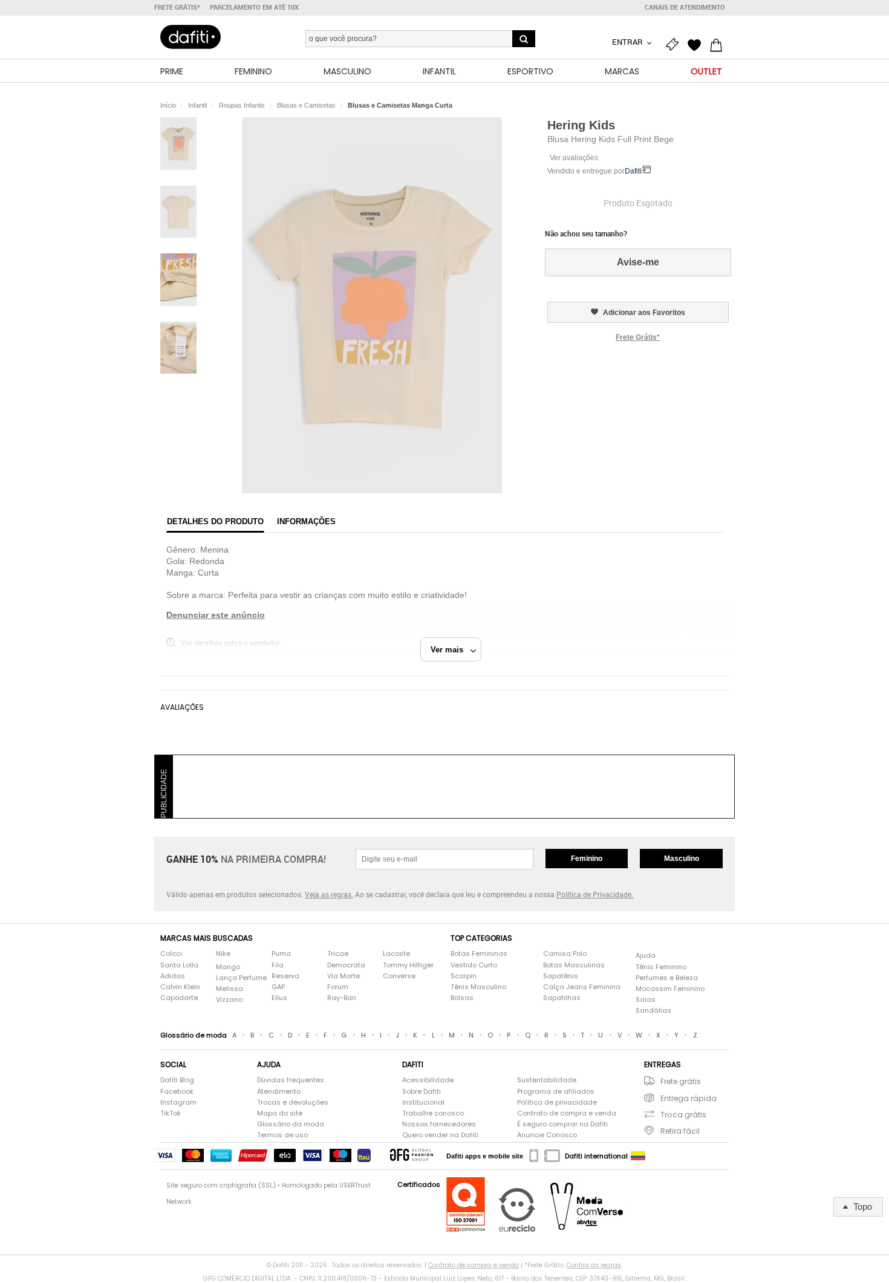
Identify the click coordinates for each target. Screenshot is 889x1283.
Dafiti (633, 171)
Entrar (628, 41)
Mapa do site (279, 1113)
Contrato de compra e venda (566, 1113)
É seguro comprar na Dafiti (562, 1124)
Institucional (423, 1102)
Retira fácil (680, 1131)
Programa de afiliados (555, 1091)
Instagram (178, 1102)
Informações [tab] (306, 521)
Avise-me (638, 262)
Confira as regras (594, 1265)
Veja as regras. (329, 894)
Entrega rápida (688, 1098)
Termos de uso (282, 1135)
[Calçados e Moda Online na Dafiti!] (190, 37)
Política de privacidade (557, 1102)
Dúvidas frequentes (290, 1080)
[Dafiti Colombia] (638, 1156)
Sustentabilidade (546, 1080)
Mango (228, 967)
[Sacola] (719, 43)
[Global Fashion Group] (411, 1156)
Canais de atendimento (685, 7)
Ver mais (451, 649)
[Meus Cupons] (675, 43)
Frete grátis (680, 1081)
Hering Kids (581, 125)
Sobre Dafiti (421, 1091)
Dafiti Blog (177, 1080)
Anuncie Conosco (547, 1135)
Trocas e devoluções (292, 1102)
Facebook (177, 1091)
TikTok (170, 1113)
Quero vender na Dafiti (440, 1135)
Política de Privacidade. (594, 894)
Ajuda (646, 955)
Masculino (681, 858)
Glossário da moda (290, 1124)
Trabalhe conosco (433, 1113)
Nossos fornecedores (439, 1124)
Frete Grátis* (638, 337)
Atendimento (279, 1091)
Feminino (586, 858)
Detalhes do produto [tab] (215, 521)
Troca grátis (683, 1114)
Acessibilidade (428, 1080)
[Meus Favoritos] (697, 43)
